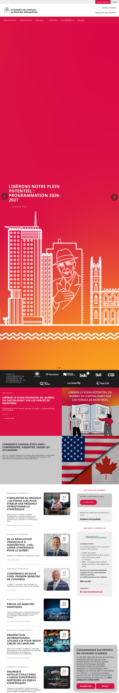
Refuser (105, 686)
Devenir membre (109, 8)
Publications (26, 20)
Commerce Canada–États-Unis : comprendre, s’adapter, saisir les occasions (26, 447)
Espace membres (103, 2)
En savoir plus (19, 211)
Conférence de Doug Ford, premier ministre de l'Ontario (23, 576)
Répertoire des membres (105, 13)
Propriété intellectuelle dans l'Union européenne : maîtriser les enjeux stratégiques (22, 677)
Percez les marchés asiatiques (20, 605)
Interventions (10, 20)
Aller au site (85, 581)
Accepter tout (86, 686)
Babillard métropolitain (90, 519)
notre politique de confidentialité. (94, 678)
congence (67, 20)
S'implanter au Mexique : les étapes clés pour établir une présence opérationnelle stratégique (24, 503)
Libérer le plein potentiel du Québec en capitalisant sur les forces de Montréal (28, 400)
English (114, 2)
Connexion (88, 502)
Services (40, 20)
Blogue (81, 20)
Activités (53, 20)
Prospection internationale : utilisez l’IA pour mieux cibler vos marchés (24, 639)
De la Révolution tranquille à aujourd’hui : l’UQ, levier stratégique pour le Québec (20, 544)
